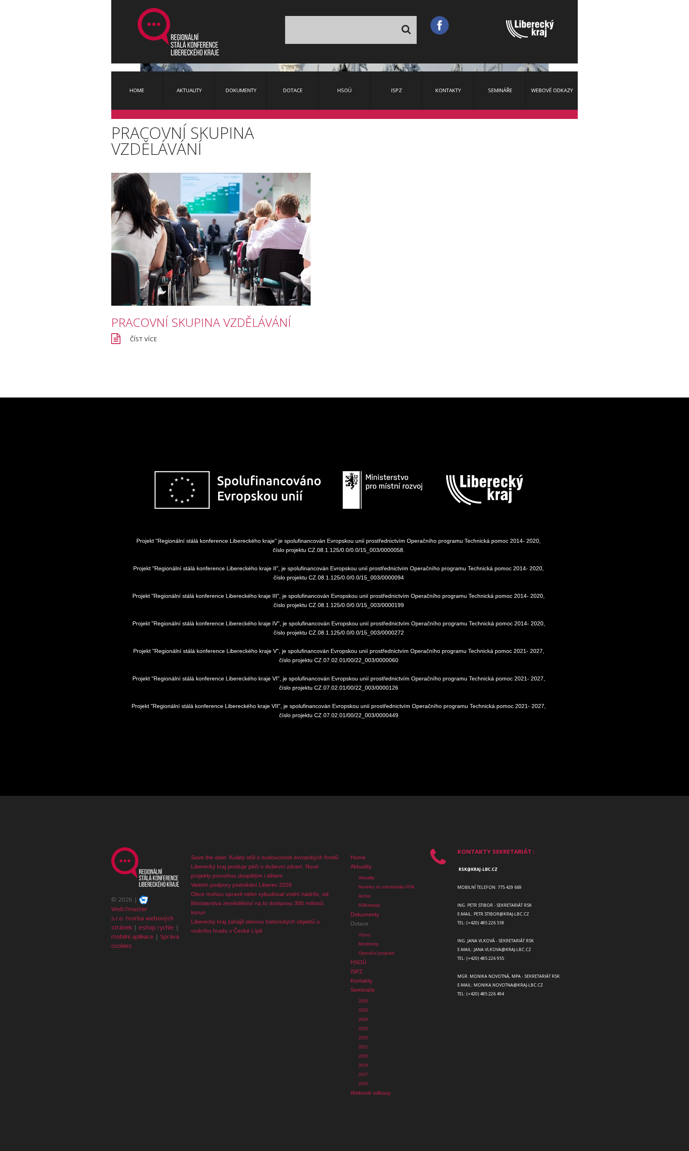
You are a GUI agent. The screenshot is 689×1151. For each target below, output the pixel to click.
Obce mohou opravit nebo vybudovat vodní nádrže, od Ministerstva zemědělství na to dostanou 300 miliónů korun (260, 903)
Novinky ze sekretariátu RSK (386, 886)
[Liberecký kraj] (542, 31)
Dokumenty (364, 914)
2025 (363, 1010)
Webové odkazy (370, 1093)
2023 (363, 1028)
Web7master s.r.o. (129, 913)
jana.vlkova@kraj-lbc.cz (502, 949)
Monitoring (368, 943)
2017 (363, 1074)
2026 (363, 1001)
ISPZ (356, 971)
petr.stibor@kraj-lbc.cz (501, 914)
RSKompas (369, 905)
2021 (363, 1046)
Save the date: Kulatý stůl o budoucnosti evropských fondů (265, 857)
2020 (363, 1056)
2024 (363, 1019)
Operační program (376, 953)
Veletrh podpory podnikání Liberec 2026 (241, 885)
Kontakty (361, 980)
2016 (363, 1083)
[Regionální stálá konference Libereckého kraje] (178, 31)
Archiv (364, 896)
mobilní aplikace (132, 936)
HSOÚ (358, 962)
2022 (363, 1037)
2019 (363, 1065)
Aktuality (361, 866)
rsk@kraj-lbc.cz (478, 869)
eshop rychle (156, 927)
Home (358, 857)
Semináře (362, 990)
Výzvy (364, 934)
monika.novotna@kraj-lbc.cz (508, 985)
